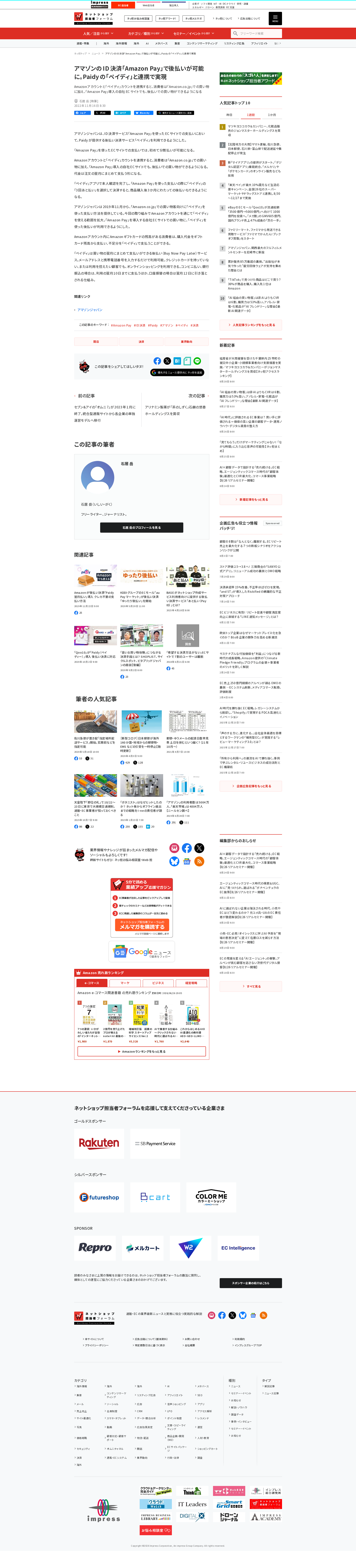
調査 (199, 1457)
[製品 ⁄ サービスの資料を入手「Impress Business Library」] (156, 1518)
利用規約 (240, 1339)
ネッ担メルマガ (193, 18)
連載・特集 (83, 43)
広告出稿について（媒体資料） (151, 1339)
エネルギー (198, 7)
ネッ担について (223, 18)
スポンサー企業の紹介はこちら (251, 1283)
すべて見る (254, 986)
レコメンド (203, 1418)
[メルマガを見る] (211, 1315)
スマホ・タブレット (116, 1418)
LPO (169, 1411)
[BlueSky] (174, 861)
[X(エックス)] (199, 848)
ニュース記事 (272, 1393)
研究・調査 (242, 4)
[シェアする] (157, 361)
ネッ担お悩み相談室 (138, 18)
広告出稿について (250, 18)
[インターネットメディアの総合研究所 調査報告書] (266, 1492)
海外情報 (121, 43)
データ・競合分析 (146, 1418)
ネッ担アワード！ (167, 18)
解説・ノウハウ (239, 1407)
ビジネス (158, 983)
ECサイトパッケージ (177, 1448)
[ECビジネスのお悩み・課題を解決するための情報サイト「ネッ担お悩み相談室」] (156, 1531)
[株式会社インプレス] (103, 1510)
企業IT (195, 4)
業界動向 (142, 1457)
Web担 (147, 859)
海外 (106, 43)
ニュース (96, 53)
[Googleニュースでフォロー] (253, 1315)
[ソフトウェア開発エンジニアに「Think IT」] (192, 1492)
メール (80, 1404)
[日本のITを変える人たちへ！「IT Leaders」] (192, 1505)
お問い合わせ (192, 1339)
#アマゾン (166, 325)
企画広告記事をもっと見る (254, 786)
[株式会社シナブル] (238, 1248)
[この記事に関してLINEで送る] (197, 361)
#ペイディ (182, 325)
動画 (109, 1427)
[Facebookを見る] (222, 1315)
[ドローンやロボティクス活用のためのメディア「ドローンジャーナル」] (229, 1518)
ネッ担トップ (80, 53)
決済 (79, 1457)
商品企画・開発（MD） (175, 1437)
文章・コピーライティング (176, 1427)
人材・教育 (203, 1438)
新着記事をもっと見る (254, 499)
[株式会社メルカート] (143, 1248)
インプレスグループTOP (248, 1345)
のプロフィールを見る (142, 527)
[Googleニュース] (187, 861)
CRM (139, 1411)
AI (147, 43)
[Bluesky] (242, 1315)
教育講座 (220, 7)
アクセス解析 (204, 1411)
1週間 (251, 115)
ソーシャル (112, 1404)
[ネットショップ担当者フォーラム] (94, 1321)
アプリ (200, 1404)
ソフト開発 (206, 4)
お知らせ (236, 1400)
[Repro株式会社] (95, 1248)
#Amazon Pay (121, 325)
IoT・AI (217, 4)
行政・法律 (173, 1457)
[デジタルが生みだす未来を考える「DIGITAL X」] (192, 1518)
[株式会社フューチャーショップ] (99, 1197)
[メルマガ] (174, 848)
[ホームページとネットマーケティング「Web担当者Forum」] (229, 1492)
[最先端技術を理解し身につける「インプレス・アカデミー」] (266, 1518)
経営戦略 (191, 983)
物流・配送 (143, 1438)
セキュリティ (83, 1448)
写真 (79, 1427)
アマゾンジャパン (90, 309)
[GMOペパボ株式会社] (211, 1197)
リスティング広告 (234, 43)
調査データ (237, 1414)
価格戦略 (82, 1438)
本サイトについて (94, 1339)
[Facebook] (187, 848)
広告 (139, 1404)
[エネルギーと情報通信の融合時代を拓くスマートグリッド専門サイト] (229, 1505)
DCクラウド (229, 4)
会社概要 (190, 1345)
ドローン (209, 7)
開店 (139, 1448)
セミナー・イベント (241, 1393)
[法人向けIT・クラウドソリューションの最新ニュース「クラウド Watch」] (156, 1505)
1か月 (272, 115)
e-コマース (92, 983)
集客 (177, 43)
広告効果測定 (145, 1427)
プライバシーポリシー (97, 1345)
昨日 (229, 115)
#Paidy (153, 325)
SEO (199, 1395)
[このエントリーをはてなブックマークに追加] (177, 361)
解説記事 (270, 1386)
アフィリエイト (259, 43)
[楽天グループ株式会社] (99, 1144)
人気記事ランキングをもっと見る (254, 325)
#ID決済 (139, 325)
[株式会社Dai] (155, 1197)
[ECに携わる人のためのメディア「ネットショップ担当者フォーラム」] (266, 1505)
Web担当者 (148, 5)
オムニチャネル (115, 1448)
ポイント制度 (174, 1418)
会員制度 (112, 1411)
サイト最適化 (84, 1418)
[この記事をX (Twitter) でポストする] (167, 361)
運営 (199, 1427)
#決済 (194, 325)
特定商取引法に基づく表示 (150, 1345)
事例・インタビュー (241, 1421)
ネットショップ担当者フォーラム (93, 18)
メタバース (161, 43)
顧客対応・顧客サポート (116, 1437)
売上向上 (82, 1411)
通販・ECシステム (117, 1457)
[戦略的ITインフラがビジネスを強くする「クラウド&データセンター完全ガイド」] (156, 1492)
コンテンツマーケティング (202, 43)
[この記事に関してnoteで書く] (187, 361)
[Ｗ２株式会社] (190, 1248)
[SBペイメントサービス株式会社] (155, 1144)
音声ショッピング (176, 1404)
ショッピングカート (207, 1448)
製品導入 (174, 5)
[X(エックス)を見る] (232, 1315)
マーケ (125, 983)
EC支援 (230, 7)
